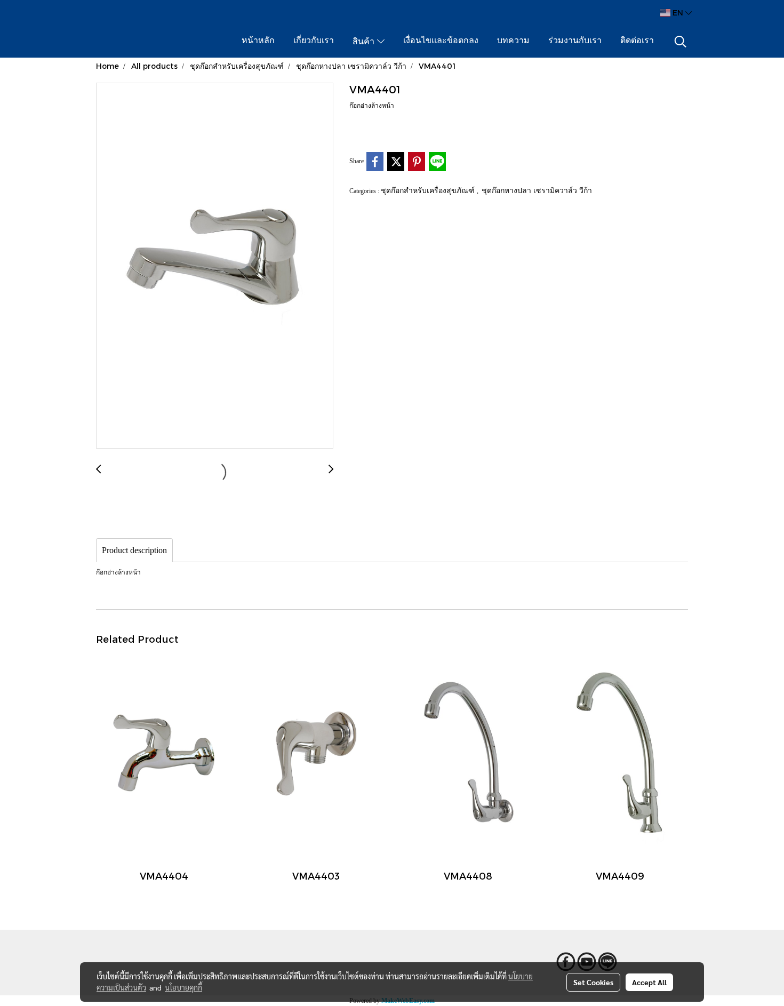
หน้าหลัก (258, 41)
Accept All (649, 982)
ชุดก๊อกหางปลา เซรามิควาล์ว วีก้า (537, 190)
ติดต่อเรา (637, 41)
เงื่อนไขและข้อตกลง (440, 41)
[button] (680, 41)
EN (677, 12)
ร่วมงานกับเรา (575, 41)
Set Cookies (593, 982)
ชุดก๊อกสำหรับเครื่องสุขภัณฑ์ (429, 190)
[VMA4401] (215, 266)
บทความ (513, 41)
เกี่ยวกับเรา (313, 41)
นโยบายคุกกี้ (183, 987)
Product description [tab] (134, 550)
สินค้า (365, 42)
